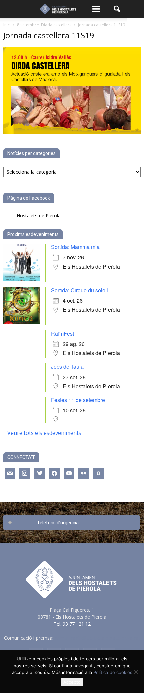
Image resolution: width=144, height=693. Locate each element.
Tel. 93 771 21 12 (72, 624)
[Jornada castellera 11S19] (72, 132)
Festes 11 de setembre (78, 400)
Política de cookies (112, 672)
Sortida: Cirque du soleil (79, 290)
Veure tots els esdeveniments (44, 433)
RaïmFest (62, 333)
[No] (135, 672)
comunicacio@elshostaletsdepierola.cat (97, 638)
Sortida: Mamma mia (75, 247)
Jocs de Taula (67, 366)
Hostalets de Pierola (39, 215)
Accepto (72, 682)
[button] (117, 9)
